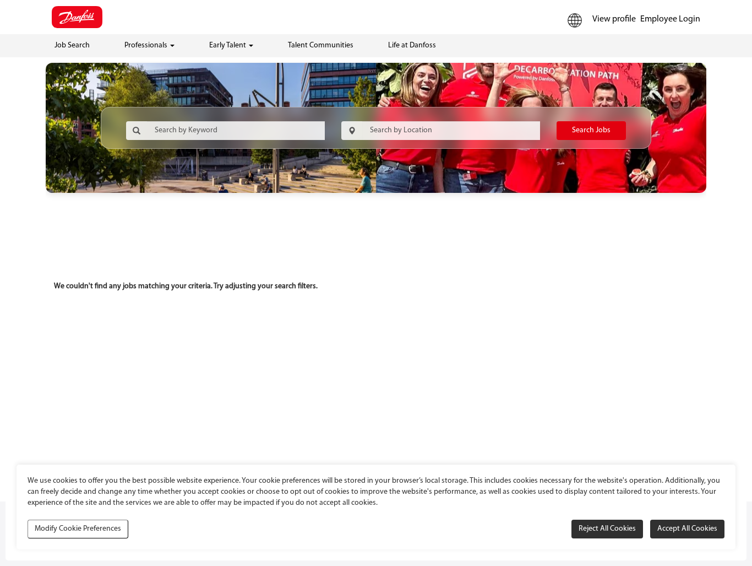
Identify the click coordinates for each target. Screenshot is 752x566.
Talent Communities (320, 45)
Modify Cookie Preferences (78, 529)
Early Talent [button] (228, 45)
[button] (574, 20)
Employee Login (670, 19)
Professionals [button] (146, 45)
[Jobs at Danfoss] (77, 17)
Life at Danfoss (412, 45)
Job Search (72, 45)
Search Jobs (591, 130)
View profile (614, 19)
